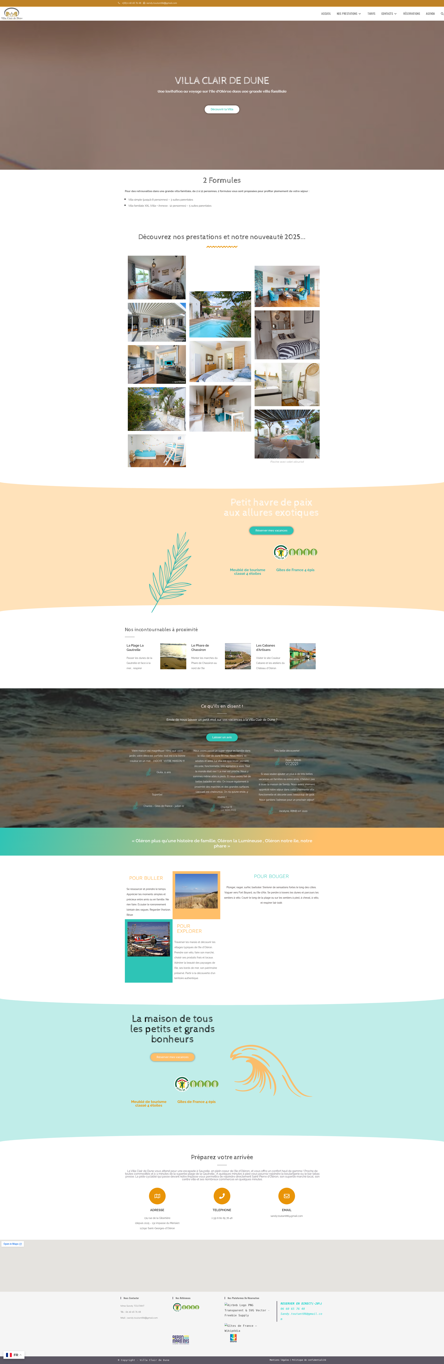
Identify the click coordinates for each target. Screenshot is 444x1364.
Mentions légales (279, 1360)
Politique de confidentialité (309, 1360)
